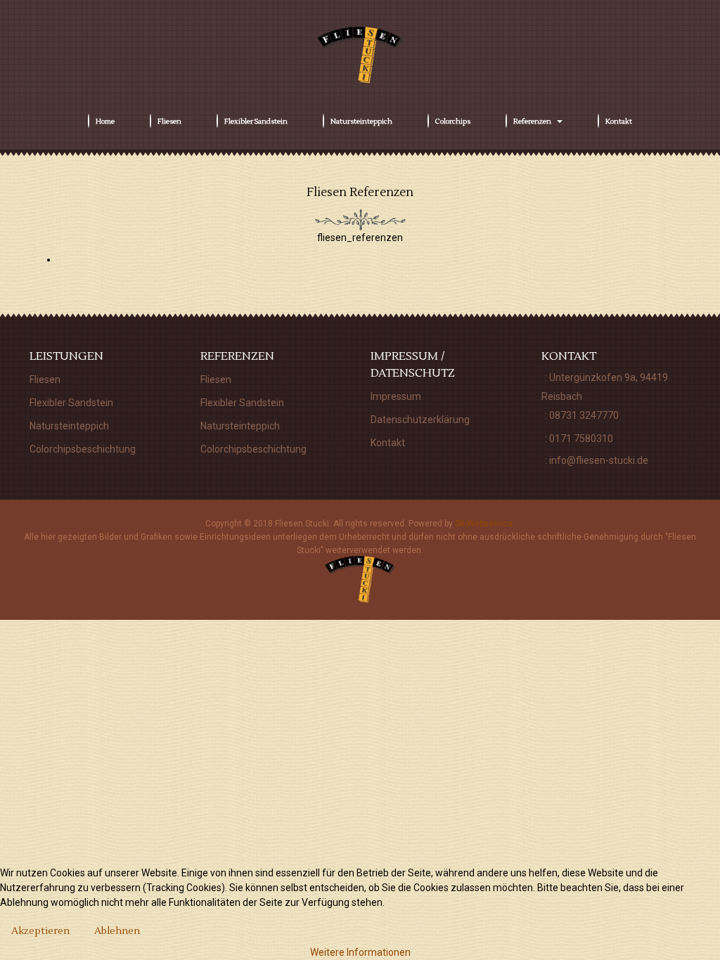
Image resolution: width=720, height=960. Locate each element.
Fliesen (45, 379)
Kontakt (388, 442)
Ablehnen (117, 931)
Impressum (396, 396)
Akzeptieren (40, 931)
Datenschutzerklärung (420, 419)
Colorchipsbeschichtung (83, 449)
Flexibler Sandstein (71, 402)
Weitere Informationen (360, 952)
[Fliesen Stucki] (360, 55)
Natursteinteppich (69, 426)
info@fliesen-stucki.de (598, 460)
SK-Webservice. (485, 523)
